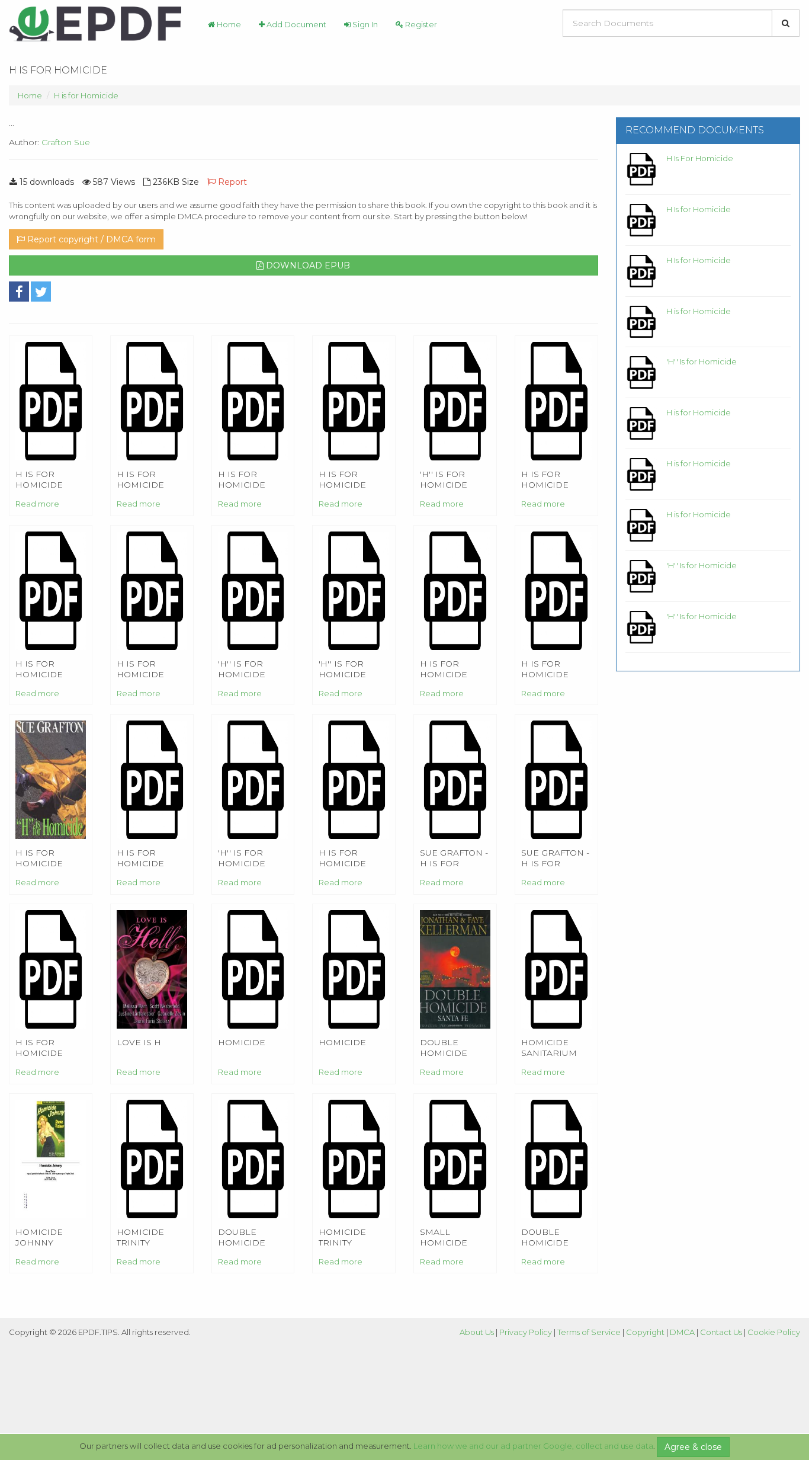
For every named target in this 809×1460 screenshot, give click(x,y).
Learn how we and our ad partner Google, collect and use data (533, 1446)
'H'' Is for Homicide (701, 361)
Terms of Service (589, 1332)
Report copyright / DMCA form (90, 239)
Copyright (645, 1332)
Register (420, 24)
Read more (37, 503)
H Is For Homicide (699, 158)
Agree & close (693, 1447)
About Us (477, 1332)
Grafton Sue (65, 142)
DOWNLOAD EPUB (307, 265)
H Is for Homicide (698, 209)
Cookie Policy (773, 1332)
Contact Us (721, 1332)
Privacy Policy (525, 1332)
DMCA (682, 1332)
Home (228, 24)
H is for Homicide (86, 95)
